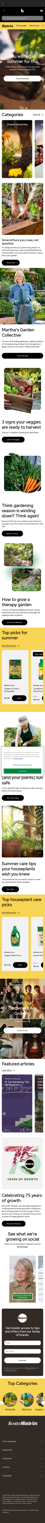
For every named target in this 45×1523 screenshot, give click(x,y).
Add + (17, 698)
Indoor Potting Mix (12, 955)
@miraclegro (22, 1246)
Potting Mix (21, 25)
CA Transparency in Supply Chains (13, 1499)
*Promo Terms (27, 1503)
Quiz (31, 3)
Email (7, 1343)
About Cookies (34, 1495)
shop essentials (22, 78)
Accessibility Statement (29, 1497)
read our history (14, 1224)
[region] (22, 761)
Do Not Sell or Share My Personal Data (15, 1495)
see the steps (13, 798)
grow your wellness (14, 622)
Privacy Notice (30, 1368)
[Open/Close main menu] (4, 11)
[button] (3, 3)
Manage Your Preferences (22, 765)
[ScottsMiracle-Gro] (22, 10)
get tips (10, 889)
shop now (11, 263)
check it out (22, 1030)
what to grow (12, 533)
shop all (36, 114)
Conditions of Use (10, 1370)
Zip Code (9, 1351)
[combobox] (22, 18)
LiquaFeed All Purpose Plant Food (14, 690)
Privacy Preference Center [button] (11, 1503)
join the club (22, 356)
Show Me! (22, 1360)
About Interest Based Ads (11, 1497)
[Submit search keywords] (4, 18)
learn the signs (13, 440)
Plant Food (34, 25)
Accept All (22, 771)
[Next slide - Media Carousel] (40, 1276)
